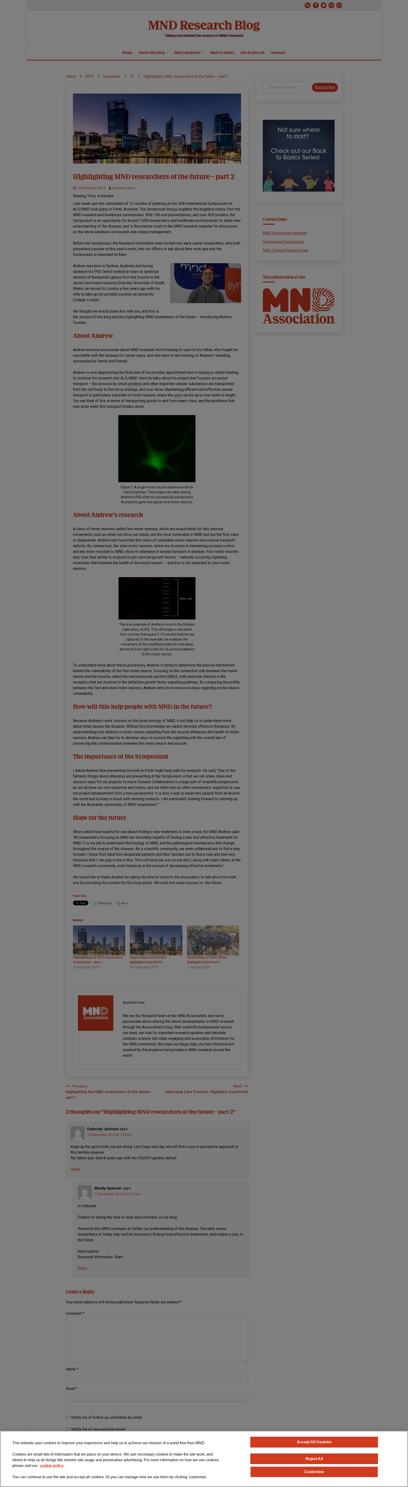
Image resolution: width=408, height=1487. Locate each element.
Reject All (314, 1459)
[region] (204, 1459)
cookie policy (52, 1466)
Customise (314, 1472)
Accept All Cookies (314, 1442)
